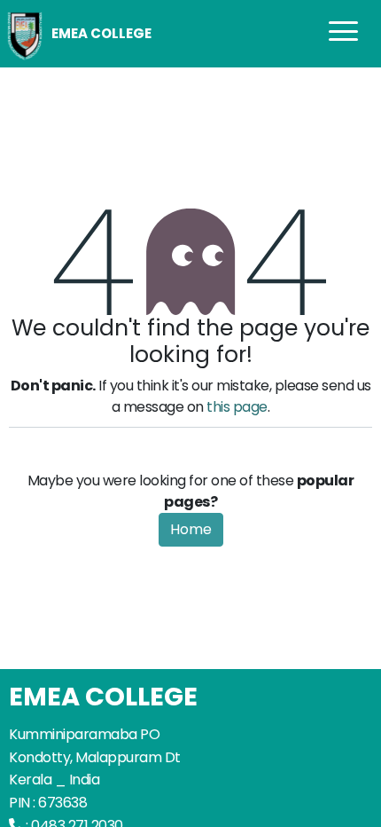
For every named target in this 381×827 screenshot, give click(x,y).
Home (191, 529)
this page (237, 407)
